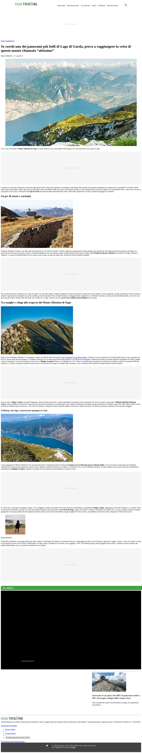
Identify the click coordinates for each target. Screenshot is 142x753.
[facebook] (7, 742)
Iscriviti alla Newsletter (9, 726)
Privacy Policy (10, 729)
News (94, 6)
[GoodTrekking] (26, 6)
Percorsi (61, 6)
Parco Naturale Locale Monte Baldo (74, 357)
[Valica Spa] (49, 745)
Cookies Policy (10, 733)
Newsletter (112, 6)
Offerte (101, 6)
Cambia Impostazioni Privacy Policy (18, 737)
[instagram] (19, 742)
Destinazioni (73, 6)
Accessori (85, 6)
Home (3, 41)
